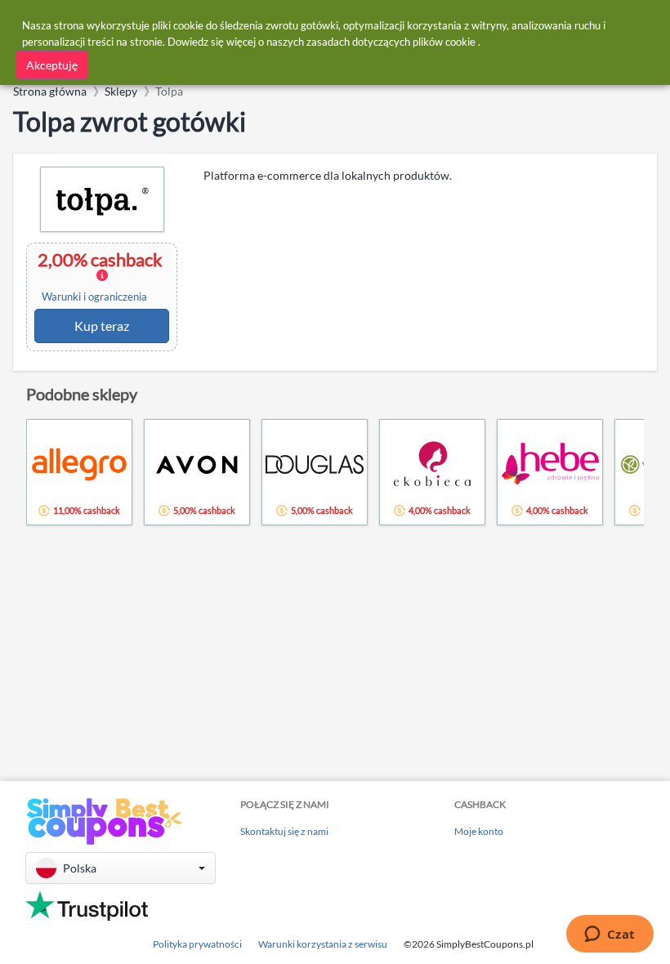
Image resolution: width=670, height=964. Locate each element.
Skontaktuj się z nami (284, 831)
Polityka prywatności (197, 944)
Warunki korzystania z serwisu (322, 944)
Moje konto (478, 831)
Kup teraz (101, 325)
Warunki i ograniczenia (94, 297)
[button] (120, 868)
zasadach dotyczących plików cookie (391, 41)
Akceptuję (52, 65)
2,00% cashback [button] (102, 276)
